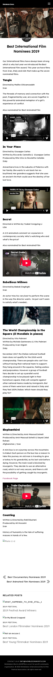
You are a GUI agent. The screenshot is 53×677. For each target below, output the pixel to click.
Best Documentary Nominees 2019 (27, 577)
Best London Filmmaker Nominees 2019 (26, 626)
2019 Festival (10, 606)
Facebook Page (10, 478)
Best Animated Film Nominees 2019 (26, 581)
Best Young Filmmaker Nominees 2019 (25, 642)
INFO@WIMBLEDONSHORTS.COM (33, 661)
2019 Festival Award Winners (19, 610)
